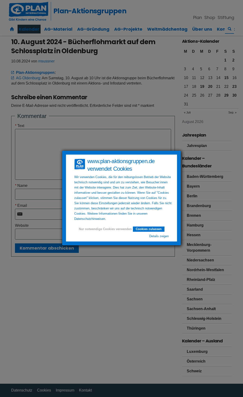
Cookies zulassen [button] (149, 229)
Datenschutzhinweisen (89, 219)
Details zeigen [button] (159, 236)
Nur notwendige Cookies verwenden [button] (105, 229)
